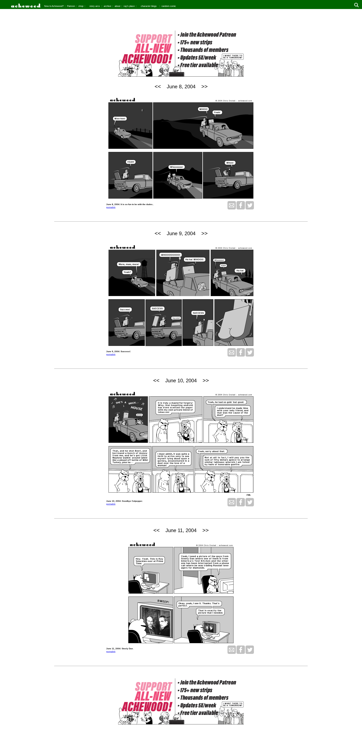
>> (204, 86)
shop (80, 6)
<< (158, 86)
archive (107, 6)
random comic (169, 6)
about (117, 6)
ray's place (129, 6)
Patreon (71, 6)
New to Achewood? (54, 6)
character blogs (149, 6)
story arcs (94, 6)
